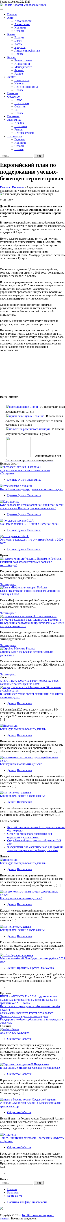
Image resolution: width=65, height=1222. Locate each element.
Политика (13, 116)
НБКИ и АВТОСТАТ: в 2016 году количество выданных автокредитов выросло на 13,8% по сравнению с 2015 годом (28, 1000)
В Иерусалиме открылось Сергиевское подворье (30, 1067)
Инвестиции (22, 63)
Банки (11, 34)
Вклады (19, 37)
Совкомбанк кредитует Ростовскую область (27, 1012)
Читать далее (8, 584)
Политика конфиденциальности (27, 1202)
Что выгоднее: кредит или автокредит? (24, 1016)
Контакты (13, 1192)
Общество (13, 96)
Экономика (14, 119)
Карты (18, 44)
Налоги (19, 83)
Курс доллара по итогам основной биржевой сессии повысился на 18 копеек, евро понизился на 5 (32, 506)
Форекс (19, 70)
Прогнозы (20, 126)
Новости (12, 93)
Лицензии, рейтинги (27, 50)
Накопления (21, 80)
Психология (21, 103)
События (19, 106)
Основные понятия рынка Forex (20, 683)
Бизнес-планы (23, 60)
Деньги (11, 76)
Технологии (14, 136)
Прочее (18, 53)
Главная (12, 14)
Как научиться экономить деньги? (21, 764)
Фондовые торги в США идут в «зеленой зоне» (29, 523)
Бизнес (11, 57)
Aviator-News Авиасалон (15, 1032)
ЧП (16, 109)
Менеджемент (23, 67)
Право (18, 99)
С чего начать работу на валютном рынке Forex (29, 680)
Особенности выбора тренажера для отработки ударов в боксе (29, 835)
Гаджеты (19, 139)
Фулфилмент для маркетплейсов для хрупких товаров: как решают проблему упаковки (35, 848)
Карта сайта (14, 1195)
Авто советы (22, 24)
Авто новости (23, 20)
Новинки (20, 27)
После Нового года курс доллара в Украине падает (31, 489)
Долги (18, 40)
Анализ (19, 122)
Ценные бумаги (24, 132)
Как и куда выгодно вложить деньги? (23, 728)
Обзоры (19, 30)
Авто (10, 17)
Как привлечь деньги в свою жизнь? (22, 795)
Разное (18, 73)
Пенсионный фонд (26, 86)
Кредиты (19, 47)
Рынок (18, 129)
